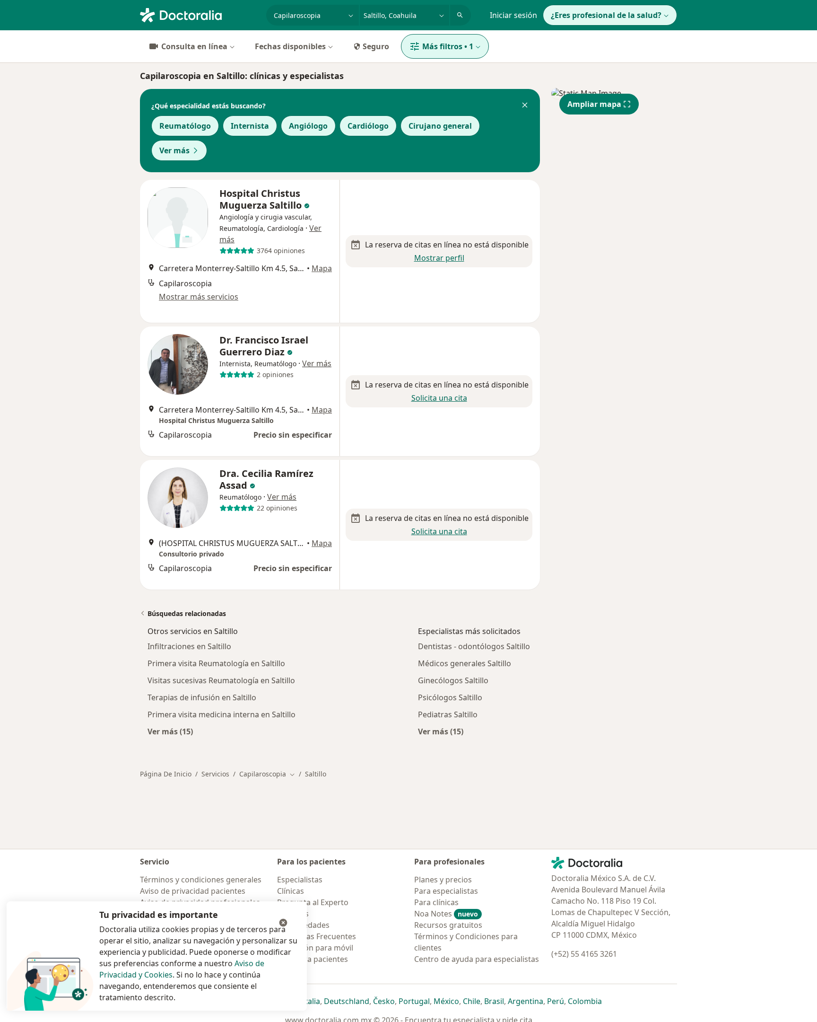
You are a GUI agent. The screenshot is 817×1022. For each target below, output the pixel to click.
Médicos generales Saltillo (464, 663)
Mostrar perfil (439, 258)
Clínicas (290, 891)
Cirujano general (440, 126)
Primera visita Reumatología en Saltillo (216, 663)
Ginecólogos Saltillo (453, 680)
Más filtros (447, 46)
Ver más (174, 150)
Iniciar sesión (513, 15)
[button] (525, 106)
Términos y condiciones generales (200, 879)
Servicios (215, 773)
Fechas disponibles (290, 46)
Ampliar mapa (594, 104)
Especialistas (299, 879)
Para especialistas (446, 891)
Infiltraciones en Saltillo (189, 646)
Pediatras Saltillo (448, 714)
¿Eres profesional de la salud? (606, 15)
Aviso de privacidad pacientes (192, 891)
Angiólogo (308, 126)
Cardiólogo (368, 126)
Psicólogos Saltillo (450, 697)
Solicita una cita (439, 398)
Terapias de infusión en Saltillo (202, 697)
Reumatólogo (185, 126)
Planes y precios (443, 879)
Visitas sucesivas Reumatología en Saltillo (221, 680)
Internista (250, 126)
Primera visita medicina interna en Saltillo (222, 714)
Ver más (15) (170, 731)
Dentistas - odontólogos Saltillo (474, 646)
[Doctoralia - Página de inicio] (199, 14)
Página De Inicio (165, 773)
